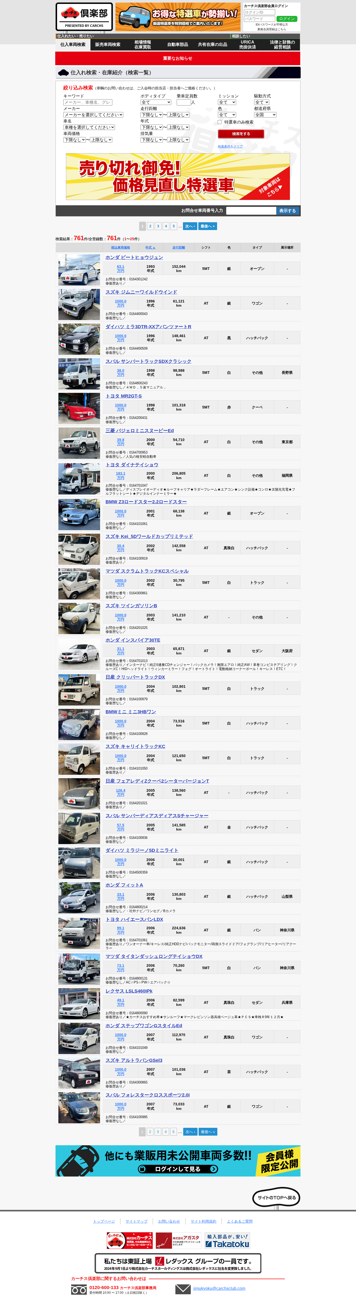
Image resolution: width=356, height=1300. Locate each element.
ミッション (228, 96)
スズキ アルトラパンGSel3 (134, 1060)
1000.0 (120, 303)
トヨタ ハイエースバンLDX (134, 919)
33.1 (120, 896)
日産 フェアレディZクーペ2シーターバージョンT (157, 781)
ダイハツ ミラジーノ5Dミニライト (142, 850)
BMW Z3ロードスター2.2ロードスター (146, 501)
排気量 (146, 133)
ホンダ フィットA (124, 885)
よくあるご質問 (240, 1221)
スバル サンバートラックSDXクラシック (149, 361)
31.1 (120, 651)
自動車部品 (177, 44)
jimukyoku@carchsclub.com (219, 1288)
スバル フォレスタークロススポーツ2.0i (148, 1095)
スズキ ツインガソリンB (131, 605)
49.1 (120, 1002)
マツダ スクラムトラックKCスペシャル (147, 571)
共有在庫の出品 (212, 44)
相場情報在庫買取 (142, 44)
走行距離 (148, 108)
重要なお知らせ (177, 58)
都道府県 (262, 108)
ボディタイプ (152, 96)
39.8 (120, 442)
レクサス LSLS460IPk (129, 991)
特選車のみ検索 (239, 122)
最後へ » (208, 226)
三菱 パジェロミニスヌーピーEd (140, 430)
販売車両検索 (107, 44)
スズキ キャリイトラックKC (135, 746)
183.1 (120, 475)
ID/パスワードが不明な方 (272, 24)
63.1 (120, 268)
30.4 (120, 548)
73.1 (120, 967)
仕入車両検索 (72, 44)
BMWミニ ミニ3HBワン (131, 711)
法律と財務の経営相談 (282, 44)
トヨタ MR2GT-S (124, 396)
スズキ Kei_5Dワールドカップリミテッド (149, 536)
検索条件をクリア (230, 146)
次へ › (190, 226)
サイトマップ (137, 1221)
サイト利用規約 (203, 1221)
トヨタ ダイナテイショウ (132, 464)
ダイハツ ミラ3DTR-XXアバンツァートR (148, 326)
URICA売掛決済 (247, 44)
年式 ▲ (150, 247)
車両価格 (71, 133)
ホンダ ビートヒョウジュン (134, 257)
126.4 (120, 792)
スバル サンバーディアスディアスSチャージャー (157, 815)
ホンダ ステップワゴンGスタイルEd (144, 1025)
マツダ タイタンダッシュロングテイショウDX (154, 956)
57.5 (120, 827)
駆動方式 (262, 96)
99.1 (120, 930)
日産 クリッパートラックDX (135, 677)
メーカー (71, 108)
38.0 (120, 372)
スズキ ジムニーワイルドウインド (141, 292)
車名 (67, 121)
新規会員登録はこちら (271, 29)
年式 (144, 121)
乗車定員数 (187, 96)
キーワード (73, 96)
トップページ (104, 1221)
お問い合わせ (169, 1221)
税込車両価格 (120, 247)
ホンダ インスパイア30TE (133, 640)
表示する (287, 210)
